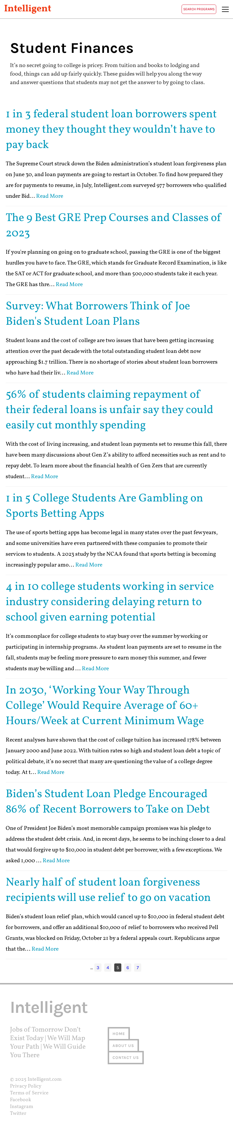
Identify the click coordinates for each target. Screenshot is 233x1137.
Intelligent (27, 9)
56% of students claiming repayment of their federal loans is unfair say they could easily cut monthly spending (109, 410)
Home (119, 1033)
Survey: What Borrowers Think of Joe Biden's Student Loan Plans (98, 314)
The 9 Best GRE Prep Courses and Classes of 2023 (114, 226)
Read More (49, 196)
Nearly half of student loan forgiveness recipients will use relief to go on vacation (108, 890)
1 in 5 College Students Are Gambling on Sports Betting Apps (104, 506)
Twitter (18, 1113)
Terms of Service (29, 1093)
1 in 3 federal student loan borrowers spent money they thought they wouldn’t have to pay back (111, 130)
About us (123, 1045)
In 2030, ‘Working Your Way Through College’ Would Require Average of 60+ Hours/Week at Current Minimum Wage (105, 706)
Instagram (21, 1106)
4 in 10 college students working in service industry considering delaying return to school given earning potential (110, 602)
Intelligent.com (45, 1079)
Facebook (20, 1099)
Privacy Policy (25, 1086)
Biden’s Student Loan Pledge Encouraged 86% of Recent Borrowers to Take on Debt (108, 802)
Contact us (126, 1057)
